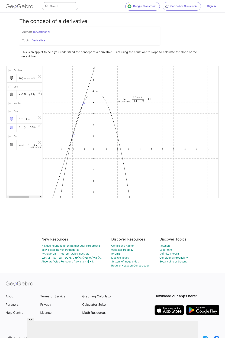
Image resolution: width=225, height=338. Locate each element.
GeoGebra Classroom (183, 6)
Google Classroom (144, 6)
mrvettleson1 (41, 32)
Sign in (211, 6)
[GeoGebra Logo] (19, 6)
